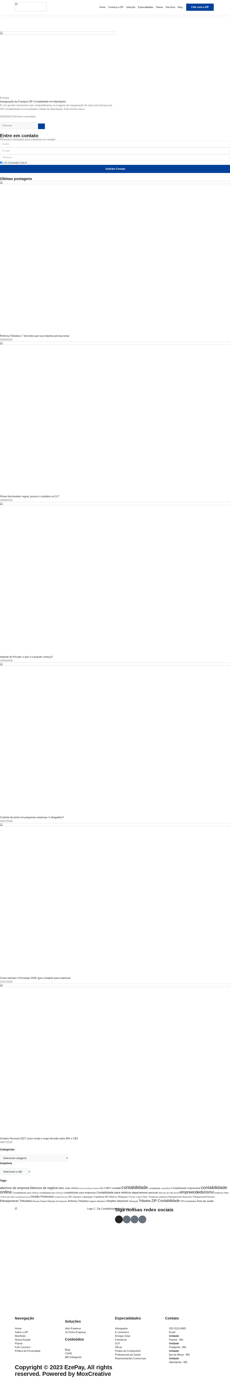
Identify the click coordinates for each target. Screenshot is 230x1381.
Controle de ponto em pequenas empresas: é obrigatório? (32, 817)
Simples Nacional (117, 1201)
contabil (116, 1188)
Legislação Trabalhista (93, 1197)
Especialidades (145, 7)
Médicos (113, 1197)
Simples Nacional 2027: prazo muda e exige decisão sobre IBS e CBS (39, 1138)
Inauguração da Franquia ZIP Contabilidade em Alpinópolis (33, 101)
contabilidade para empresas (80, 1192)
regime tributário (97, 1201)
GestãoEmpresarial (22, 1197)
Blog (180, 7)
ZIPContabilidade (188, 1201)
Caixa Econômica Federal (89, 1188)
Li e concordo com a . (28, 162)
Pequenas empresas (158, 1197)
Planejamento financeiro (180, 1197)
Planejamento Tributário (16, 1201)
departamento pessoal (145, 1192)
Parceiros (170, 7)
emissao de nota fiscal (168, 1193)
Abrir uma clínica (69, 1188)
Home (102, 7)
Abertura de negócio (44, 1188)
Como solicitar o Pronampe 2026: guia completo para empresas (35, 978)
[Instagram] (119, 1219)
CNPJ (107, 1188)
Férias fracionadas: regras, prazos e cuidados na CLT (29, 496)
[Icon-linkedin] (142, 1219)
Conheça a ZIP (115, 7)
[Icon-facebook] (127, 1219)
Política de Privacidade (40, 162)
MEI (107, 1197)
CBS (101, 1188)
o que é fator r (142, 1197)
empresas (219, 1193)
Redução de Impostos (57, 1201)
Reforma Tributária (78, 1201)
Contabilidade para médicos (113, 1192)
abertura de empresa (14, 1188)
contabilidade (134, 1187)
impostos (77, 1197)
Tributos (145, 1201)
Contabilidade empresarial (185, 1188)
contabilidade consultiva (159, 1188)
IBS (70, 1197)
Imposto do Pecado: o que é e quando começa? (26, 657)
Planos (159, 7)
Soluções (130, 7)
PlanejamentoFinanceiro (204, 1197)
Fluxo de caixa (8, 1197)
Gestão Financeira (42, 1196)
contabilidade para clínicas (51, 1193)
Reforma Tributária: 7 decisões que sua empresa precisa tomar (34, 336)
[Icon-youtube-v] (134, 1219)
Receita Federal (40, 1201)
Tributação (133, 1201)
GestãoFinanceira (61, 1197)
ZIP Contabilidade (165, 1201)
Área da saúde (205, 1201)
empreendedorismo (196, 1192)
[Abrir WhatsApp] (222, 1373)
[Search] (41, 126)
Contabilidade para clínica (25, 1192)
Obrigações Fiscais (126, 1197)
